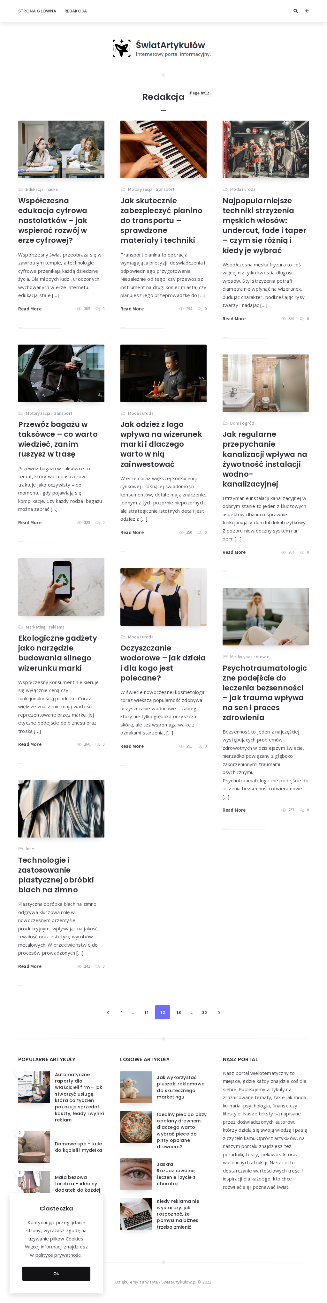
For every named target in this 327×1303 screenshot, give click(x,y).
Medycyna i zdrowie (250, 656)
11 (146, 1012)
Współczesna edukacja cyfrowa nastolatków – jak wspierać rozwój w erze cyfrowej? (52, 220)
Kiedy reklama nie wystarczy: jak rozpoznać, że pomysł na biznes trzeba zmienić (178, 1214)
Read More (30, 309)
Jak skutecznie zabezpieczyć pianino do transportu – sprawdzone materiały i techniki (161, 220)
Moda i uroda (242, 189)
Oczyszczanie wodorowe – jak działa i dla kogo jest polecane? (163, 663)
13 (178, 1012)
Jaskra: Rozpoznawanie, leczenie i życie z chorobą (176, 1174)
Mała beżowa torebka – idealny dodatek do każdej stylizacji (77, 1187)
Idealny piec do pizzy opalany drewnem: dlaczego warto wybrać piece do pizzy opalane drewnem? (182, 1130)
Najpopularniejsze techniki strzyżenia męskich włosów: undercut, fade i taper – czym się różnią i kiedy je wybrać (264, 225)
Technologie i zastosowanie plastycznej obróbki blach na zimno (56, 875)
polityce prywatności (58, 1255)
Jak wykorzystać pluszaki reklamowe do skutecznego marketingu (180, 1087)
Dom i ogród (242, 423)
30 (204, 1012)
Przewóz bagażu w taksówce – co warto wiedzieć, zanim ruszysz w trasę (58, 439)
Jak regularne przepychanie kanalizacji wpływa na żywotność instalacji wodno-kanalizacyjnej (265, 459)
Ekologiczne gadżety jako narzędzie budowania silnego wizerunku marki (57, 653)
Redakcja (76, 11)
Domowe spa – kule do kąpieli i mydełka (78, 1147)
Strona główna (37, 11)
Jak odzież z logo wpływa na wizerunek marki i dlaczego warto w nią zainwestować (161, 444)
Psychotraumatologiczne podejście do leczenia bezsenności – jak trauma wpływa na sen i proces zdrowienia (265, 693)
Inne (30, 849)
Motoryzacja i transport (151, 189)
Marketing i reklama (45, 627)
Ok (56, 1273)
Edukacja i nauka (42, 189)
